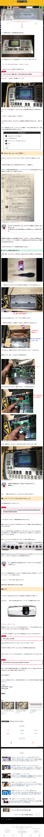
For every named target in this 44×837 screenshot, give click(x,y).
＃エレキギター (16, 721)
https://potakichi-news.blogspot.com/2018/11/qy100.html (16, 662)
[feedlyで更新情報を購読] (11, 743)
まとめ (8, 143)
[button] (22, 27)
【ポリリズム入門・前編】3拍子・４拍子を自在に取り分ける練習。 (17, 74)
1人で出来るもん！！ (6, 721)
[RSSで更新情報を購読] (32, 743)
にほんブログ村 (4, 686)
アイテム (22, 830)
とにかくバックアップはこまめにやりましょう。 (16, 140)
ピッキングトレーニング (36, 828)
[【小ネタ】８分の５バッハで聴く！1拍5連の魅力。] (35, 705)
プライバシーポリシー (7, 830)
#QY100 (12, 721)
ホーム (7, 828)
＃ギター (22, 721)
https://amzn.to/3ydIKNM (8, 638)
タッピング (36, 830)
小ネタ (22, 833)
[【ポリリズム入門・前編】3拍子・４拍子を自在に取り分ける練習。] (7, 705)
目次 (21, 132)
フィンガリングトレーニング (22, 828)
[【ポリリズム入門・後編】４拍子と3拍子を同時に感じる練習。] (21, 705)
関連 (7, 148)
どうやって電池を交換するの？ (11, 138)
